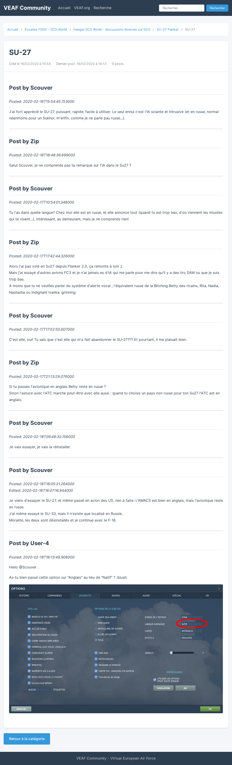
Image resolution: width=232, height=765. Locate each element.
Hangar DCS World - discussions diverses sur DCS (111, 29)
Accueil (64, 7)
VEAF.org (82, 7)
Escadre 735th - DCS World (46, 29)
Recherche (102, 7)
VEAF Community (27, 8)
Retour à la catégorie (27, 738)
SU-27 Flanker (168, 29)
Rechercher (217, 8)
